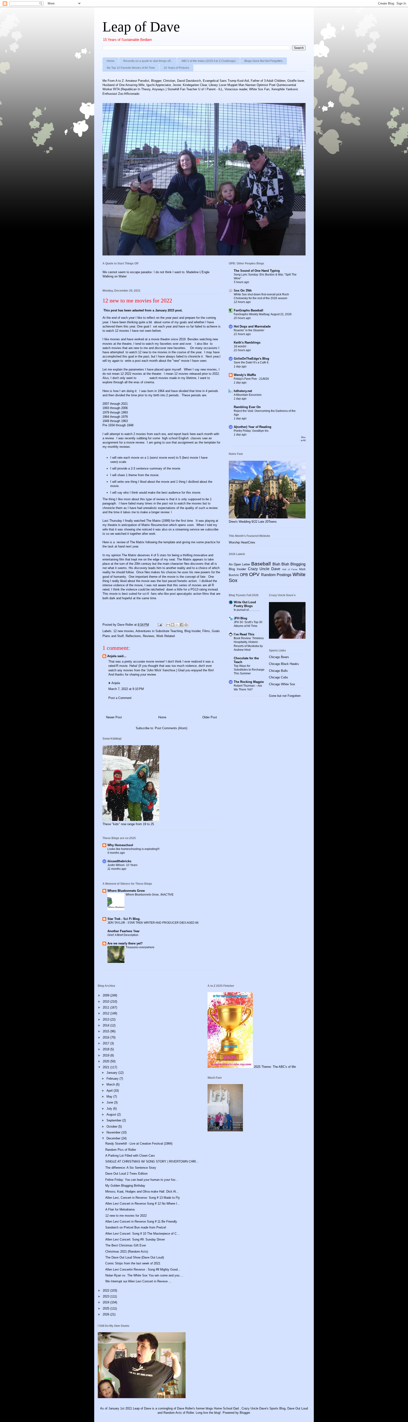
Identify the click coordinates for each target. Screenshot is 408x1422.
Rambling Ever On (247, 407)
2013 (106, 1019)
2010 (106, 1001)
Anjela (111, 656)
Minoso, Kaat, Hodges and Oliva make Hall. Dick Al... (142, 1191)
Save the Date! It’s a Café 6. (251, 362)
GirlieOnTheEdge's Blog (251, 358)
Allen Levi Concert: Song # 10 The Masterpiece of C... (142, 1233)
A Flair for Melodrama (120, 1209)
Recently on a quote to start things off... (148, 61)
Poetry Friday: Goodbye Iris (251, 430)
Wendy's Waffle (245, 375)
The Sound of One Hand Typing (257, 270)
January (112, 1072)
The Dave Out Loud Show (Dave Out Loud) (134, 1257)
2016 (106, 1037)
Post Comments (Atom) (171, 728)
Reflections (133, 636)
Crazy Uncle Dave (264, 569)
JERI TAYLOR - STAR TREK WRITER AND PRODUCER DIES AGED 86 (153, 922)
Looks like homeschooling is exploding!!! (133, 849)
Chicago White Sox (282, 684)
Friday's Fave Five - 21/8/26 (251, 378)
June (110, 1102)
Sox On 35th (243, 290)
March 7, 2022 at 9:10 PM (126, 689)
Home (111, 61)
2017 (106, 1043)
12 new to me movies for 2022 (126, 1215)
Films (206, 631)
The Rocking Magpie (249, 682)
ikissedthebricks (119, 861)
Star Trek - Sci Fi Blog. (123, 919)
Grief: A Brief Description (122, 935)
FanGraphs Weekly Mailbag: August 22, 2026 (263, 314)
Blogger (245, 1412)
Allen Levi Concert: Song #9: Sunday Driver (135, 1239)
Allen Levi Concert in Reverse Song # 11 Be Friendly (141, 1221)
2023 (106, 1296)
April (110, 1090)
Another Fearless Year (123, 931)
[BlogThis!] (172, 624)
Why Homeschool (120, 845)
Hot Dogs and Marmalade (252, 326)
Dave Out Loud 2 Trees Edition (126, 1173)
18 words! (240, 346)
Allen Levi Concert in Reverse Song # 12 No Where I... (142, 1203)
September (114, 1120)
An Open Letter (239, 564)
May (109, 1096)
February (112, 1078)
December (113, 1138)
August (111, 1114)
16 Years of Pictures (176, 67)
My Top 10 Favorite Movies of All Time (131, 67)
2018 (106, 1049)
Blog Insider (192, 631)
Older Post (209, 717)
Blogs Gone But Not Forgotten (263, 61)
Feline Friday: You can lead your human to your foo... (141, 1179)
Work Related (165, 636)
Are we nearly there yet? (125, 943)
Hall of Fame (290, 569)
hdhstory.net (243, 391)
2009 (106, 995)
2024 (106, 1302)
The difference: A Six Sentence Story (130, 1167)
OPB (244, 575)
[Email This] (168, 624)
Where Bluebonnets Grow (126, 890)
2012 (106, 1013)
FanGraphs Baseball (248, 310)
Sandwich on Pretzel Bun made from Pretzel (135, 1227)
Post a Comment (120, 698)
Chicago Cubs (278, 677)
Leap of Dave (141, 26)
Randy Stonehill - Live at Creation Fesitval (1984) (138, 1143)
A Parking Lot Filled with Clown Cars (130, 1155)
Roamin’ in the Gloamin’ (249, 330)
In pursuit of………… (247, 610)
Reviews (148, 636)
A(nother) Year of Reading (252, 427)
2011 (106, 1007)
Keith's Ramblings (247, 342)
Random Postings (276, 575)
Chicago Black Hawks (284, 664)
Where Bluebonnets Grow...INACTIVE (150, 894)
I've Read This (244, 634)
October (112, 1126)
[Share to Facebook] (181, 624)
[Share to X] (177, 624)
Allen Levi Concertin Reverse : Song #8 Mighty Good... (142, 1269)
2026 (106, 1314)
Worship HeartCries (242, 542)
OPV (254, 574)
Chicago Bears (279, 657)
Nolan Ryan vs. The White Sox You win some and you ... (144, 1275)
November (113, 1132)
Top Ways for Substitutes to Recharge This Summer (249, 669)
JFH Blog (240, 618)
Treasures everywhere (140, 947)
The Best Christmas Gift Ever (125, 1245)
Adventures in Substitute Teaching (159, 631)
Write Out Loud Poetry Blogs (245, 604)
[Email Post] (159, 624)
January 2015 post (168, 310)
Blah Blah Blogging (289, 564)
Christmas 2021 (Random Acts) (126, 1251)
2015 (106, 1031)
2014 (106, 1025)
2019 (106, 1055)
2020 (106, 1061)
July (109, 1108)
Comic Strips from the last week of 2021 (132, 1263)
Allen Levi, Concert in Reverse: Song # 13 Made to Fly (142, 1197)
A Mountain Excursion (248, 394)
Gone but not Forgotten (285, 696)
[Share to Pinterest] (186, 624)
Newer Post (114, 717)
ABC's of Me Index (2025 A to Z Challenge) (208, 61)
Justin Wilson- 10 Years (122, 865)
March (111, 1084)
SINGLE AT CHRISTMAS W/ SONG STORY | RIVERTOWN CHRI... (152, 1161)
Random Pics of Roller (120, 1149)
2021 (106, 1067)
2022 (106, 1290)
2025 (106, 1308)
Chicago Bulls (278, 670)
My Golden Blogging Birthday (125, 1185)
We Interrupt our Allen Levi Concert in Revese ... (138, 1281)
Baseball (261, 563)
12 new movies (123, 631)
